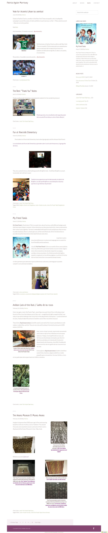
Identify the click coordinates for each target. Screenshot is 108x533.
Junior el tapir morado (40, 205)
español (42, 294)
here (16, 27)
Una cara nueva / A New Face (83, 80)
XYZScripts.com (60, 532)
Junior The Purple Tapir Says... (26, 121)
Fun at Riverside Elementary (25, 132)
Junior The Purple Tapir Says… (83, 97)
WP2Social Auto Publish (49, 532)
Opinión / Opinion (80, 108)
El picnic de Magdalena (29, 205)
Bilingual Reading (80, 86)
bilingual (34, 294)
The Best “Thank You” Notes (25, 91)
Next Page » (38, 522)
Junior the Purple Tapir (52, 205)
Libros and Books (23, 292)
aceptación (28, 294)
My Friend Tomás (20, 218)
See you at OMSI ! (80, 77)
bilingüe (38, 294)
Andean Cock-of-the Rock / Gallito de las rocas (33, 305)
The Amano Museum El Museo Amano (28, 415)
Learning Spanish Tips (24, 80)
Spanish (56, 294)
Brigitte (21, 205)
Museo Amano (46, 512)
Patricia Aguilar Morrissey (17, 3)
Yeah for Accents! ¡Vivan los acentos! (28, 11)
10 (32, 522)
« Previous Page (14, 522)
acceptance (22, 294)
